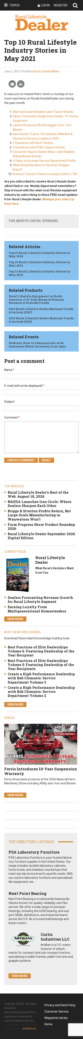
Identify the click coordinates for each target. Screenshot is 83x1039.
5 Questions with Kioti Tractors (33, 143)
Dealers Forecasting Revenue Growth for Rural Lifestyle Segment (40, 599)
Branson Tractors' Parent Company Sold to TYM (45, 174)
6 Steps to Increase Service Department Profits (44, 160)
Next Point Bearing (27, 893)
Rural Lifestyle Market (46, 71)
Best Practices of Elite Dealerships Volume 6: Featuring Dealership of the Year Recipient (41, 651)
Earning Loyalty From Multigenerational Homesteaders (37, 609)
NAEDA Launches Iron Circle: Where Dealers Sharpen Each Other (39, 503)
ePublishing (29, 1028)
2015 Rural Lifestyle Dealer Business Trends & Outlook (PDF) (41, 310)
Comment (12, 417)
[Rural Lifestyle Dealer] (17, 575)
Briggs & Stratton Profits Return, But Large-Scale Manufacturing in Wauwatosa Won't (39, 515)
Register (60, 5)
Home (48, 1024)
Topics (14, 5)
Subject (9, 401)
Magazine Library (56, 1018)
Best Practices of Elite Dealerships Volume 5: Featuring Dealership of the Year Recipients (41, 664)
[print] (20, 84)
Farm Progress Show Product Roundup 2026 (41, 526)
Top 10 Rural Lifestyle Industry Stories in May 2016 (39, 263)
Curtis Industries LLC (55, 937)
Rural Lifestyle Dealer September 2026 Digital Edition (41, 536)
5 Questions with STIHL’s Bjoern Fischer (39, 147)
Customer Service (56, 1011)
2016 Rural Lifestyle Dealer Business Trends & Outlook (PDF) (41, 319)
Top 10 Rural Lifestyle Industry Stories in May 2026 (39, 254)
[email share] (12, 84)
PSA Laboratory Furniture (34, 852)
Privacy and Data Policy (60, 1005)
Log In (45, 5)
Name (9, 370)
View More (15, 619)
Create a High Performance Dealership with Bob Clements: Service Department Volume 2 (41, 691)
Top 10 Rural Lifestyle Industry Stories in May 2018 (39, 273)
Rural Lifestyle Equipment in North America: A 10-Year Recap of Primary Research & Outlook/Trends (36, 299)
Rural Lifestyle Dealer (50, 560)
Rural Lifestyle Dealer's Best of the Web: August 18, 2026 (38, 494)
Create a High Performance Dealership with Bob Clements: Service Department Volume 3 (41, 678)
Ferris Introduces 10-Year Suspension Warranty (40, 771)
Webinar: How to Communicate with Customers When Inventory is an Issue (37, 344)
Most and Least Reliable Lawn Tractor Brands (43, 111)
